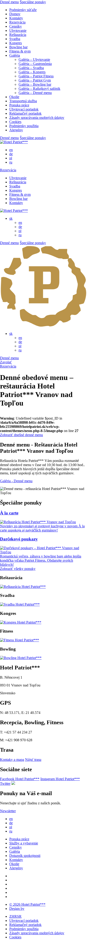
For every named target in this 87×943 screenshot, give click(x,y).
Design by (16, 909)
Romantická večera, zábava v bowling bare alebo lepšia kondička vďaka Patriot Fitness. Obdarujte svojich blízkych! (40, 560)
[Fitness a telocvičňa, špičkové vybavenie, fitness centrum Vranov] (19, 640)
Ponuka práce (19, 105)
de (11, 154)
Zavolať (6, 362)
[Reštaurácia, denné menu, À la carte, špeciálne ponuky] (23, 587)
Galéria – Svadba (31, 68)
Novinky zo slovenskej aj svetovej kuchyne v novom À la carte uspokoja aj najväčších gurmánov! (42, 528)
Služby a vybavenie (23, 843)
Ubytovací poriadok (24, 109)
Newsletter (8, 811)
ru (10, 162)
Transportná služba (23, 101)
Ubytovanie (17, 30)
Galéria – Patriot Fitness (36, 76)
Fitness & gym (20, 51)
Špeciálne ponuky (33, 2)
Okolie (14, 97)
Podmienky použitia (24, 126)
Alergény (16, 130)
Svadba (14, 39)
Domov (14, 14)
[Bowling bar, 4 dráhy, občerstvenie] (21, 658)
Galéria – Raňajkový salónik (39, 89)
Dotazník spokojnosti (24, 856)
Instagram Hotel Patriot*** (60, 779)
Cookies (15, 122)
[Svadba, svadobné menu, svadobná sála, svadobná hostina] (20, 604)
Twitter (5, 783)
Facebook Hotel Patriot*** (19, 779)
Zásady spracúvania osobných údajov (36, 118)
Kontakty (16, 18)
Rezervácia (17, 22)
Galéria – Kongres (32, 72)
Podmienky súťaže (23, 10)
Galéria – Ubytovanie (34, 59)
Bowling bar (18, 47)
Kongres (15, 43)
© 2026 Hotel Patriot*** (27, 904)
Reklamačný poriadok (25, 113)
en (11, 150)
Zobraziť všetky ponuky (17, 569)
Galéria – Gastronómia (35, 64)
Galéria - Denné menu (16, 481)
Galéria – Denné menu (35, 93)
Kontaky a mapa (12, 760)
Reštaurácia (17, 35)
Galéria (14, 55)
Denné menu (9, 2)
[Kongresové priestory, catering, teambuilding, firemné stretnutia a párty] (20, 622)
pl (10, 158)
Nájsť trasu (33, 760)
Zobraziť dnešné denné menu (21, 435)
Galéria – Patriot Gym (35, 80)
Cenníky (15, 26)
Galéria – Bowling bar (35, 84)
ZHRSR (15, 916)
